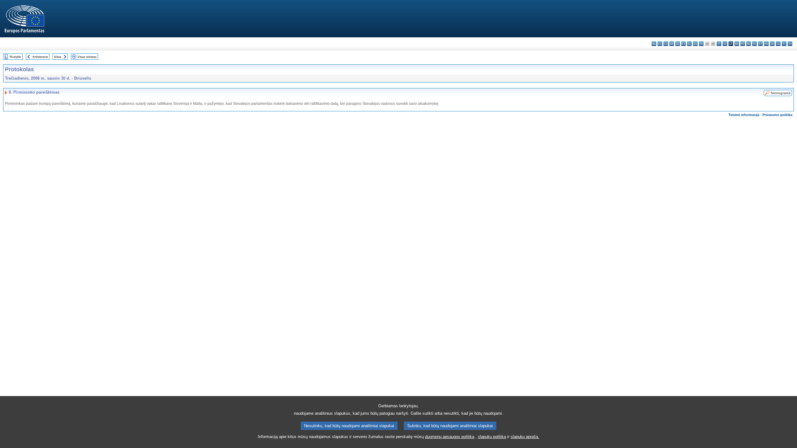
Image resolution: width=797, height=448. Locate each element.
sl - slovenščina (778, 43)
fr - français (701, 43)
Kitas (57, 56)
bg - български (654, 43)
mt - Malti (742, 43)
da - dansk (671, 43)
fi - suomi (784, 43)
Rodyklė (15, 56)
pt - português (760, 43)
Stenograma (780, 93)
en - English (695, 43)
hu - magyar (736, 43)
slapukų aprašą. (525, 436)
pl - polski (754, 43)
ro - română (766, 43)
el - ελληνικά (689, 43)
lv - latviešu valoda (725, 43)
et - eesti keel (683, 43)
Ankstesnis (40, 56)
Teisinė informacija (744, 115)
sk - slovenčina (772, 43)
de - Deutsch (677, 43)
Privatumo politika (777, 115)
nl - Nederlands (748, 43)
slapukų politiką (492, 436)
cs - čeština (665, 43)
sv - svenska (790, 43)
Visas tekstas (87, 56)
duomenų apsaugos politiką (449, 436)
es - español (660, 43)
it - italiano (719, 43)
